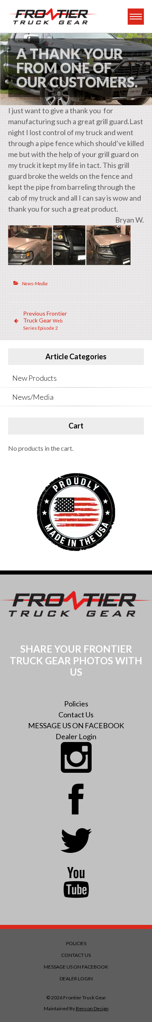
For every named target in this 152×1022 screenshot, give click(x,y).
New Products (34, 377)
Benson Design (92, 1008)
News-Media (34, 283)
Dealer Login (76, 736)
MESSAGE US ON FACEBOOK (76, 725)
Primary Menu (136, 16)
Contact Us (76, 714)
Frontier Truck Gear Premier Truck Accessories (52, 16)
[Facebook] (76, 799)
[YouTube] (76, 882)
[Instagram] (76, 757)
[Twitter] (76, 840)
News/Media (33, 396)
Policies (76, 703)
